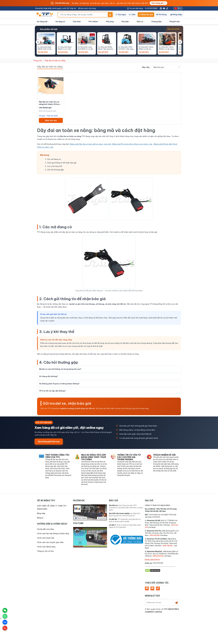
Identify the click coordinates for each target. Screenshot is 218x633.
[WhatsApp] (5, 616)
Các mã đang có (54, 159)
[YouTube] (164, 8)
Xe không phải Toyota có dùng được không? (59, 384)
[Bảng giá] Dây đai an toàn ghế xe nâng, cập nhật (90, 144)
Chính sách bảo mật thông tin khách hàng (53, 533)
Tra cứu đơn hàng (136, 8)
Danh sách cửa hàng (87, 8)
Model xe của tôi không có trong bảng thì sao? (60, 369)
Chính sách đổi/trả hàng (46, 547)
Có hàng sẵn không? (48, 376)
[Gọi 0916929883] (5, 628)
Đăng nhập (177, 14)
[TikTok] (167, 8)
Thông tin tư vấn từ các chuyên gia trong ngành (129, 457)
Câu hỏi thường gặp (55, 170)
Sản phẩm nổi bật (48, 29)
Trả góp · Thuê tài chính (48, 116)
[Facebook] (161, 8)
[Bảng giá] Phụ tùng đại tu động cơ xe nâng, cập (132, 144)
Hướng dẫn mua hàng (45, 529)
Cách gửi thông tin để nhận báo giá (61, 163)
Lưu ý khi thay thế (54, 166)
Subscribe (176, 603)
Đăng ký (40, 518)
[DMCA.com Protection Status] (152, 570)
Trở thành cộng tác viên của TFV (57, 456)
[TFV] (45, 14)
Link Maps (152, 527)
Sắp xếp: (146, 67)
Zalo (134, 14)
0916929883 (152, 8)
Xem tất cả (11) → (174, 29)
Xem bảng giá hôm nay (49, 441)
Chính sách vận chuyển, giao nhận (50, 542)
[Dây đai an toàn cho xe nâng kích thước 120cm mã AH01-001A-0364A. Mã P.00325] (50, 85)
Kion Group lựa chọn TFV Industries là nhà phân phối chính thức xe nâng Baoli (126, 508)
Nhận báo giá (147, 14)
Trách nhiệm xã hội (164, 455)
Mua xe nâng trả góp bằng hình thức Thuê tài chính (93, 457)
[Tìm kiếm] (110, 14)
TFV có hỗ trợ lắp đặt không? (52, 391)
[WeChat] (5, 610)
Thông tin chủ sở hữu (45, 551)
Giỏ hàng (163, 14)
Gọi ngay (122, 14)
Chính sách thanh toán (45, 538)
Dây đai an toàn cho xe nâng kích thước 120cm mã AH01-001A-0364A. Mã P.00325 (51, 103)
